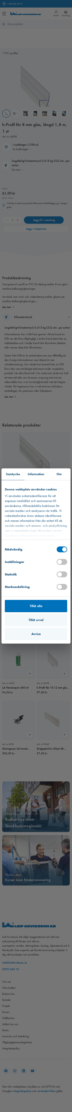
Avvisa (36, 634)
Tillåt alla (36, 606)
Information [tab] (36, 474)
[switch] (62, 562)
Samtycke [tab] (13, 474)
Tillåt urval (36, 620)
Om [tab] (59, 474)
